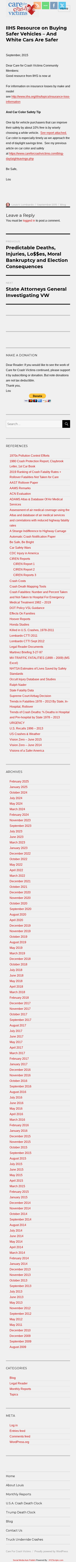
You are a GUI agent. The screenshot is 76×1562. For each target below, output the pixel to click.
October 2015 (18, 1147)
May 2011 (16, 1324)
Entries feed (17, 1430)
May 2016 (16, 1108)
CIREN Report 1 (24, 564)
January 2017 (18, 1064)
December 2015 (20, 1136)
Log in (14, 1425)
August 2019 (18, 942)
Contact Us (14, 1530)
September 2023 (20, 825)
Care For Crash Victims (18, 1551)
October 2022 (18, 859)
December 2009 (20, 1335)
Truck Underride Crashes (24, 1539)
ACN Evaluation (20, 493)
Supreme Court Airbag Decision (30, 695)
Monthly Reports (20, 1388)
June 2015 (16, 1169)
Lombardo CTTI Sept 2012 (27, 641)
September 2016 (20, 1086)
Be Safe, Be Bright (22, 542)
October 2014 (18, 1213)
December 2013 (20, 1269)
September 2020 (20, 909)
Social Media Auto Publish (24, 1560)
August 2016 (18, 1092)
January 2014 (18, 1263)
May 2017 (16, 1042)
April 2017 (16, 1047)
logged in (29, 220)
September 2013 (20, 1286)
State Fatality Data (22, 690)
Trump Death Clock (20, 1512)
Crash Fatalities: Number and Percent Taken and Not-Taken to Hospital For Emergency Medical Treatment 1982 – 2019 (39, 597)
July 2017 (16, 1031)
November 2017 (20, 1008)
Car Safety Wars (20, 547)
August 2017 (18, 1025)
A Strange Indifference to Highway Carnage (38, 531)
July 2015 (16, 1164)
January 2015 (18, 1197)
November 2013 (20, 1274)
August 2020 (18, 914)
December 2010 (20, 1330)
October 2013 (18, 1280)
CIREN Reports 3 (24, 575)
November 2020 (20, 897)
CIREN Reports (20, 558)
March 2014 (17, 1252)
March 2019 (17, 953)
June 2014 (16, 1236)
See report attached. (53, 132)
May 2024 (16, 803)
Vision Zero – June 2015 (26, 739)
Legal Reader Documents (26, 646)
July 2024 (16, 798)
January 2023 (18, 848)
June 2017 (16, 1036)
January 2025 (18, 787)
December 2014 (20, 1202)
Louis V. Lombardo (23, 204)
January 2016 (18, 1130)
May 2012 (16, 1319)
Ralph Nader (18, 684)
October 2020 (18, 903)
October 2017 (18, 1014)
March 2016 (17, 1119)
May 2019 (16, 947)
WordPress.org (19, 1442)
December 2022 (20, 853)
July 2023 (16, 831)
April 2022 (16, 870)
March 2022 (17, 875)
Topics (14, 1394)
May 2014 (16, 1241)
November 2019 (20, 931)
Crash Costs (18, 581)
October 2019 (18, 936)
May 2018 (16, 981)
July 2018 (16, 970)
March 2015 (17, 1186)
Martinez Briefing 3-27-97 (26, 652)
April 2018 (16, 986)
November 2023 (20, 820)
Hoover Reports (20, 619)
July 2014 (16, 1230)
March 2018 (17, 992)
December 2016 (20, 1069)
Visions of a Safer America (27, 750)
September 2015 (20, 1152)
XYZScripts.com (56, 1560)
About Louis (15, 1485)
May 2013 (16, 1302)
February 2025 (19, 781)
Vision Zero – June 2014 (26, 745)
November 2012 (20, 1308)
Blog (63, 204)
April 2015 (16, 1180)
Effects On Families (22, 613)
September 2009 (20, 1341)
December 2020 (20, 892)
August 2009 (18, 1347)
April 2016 (16, 1114)
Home (10, 1476)
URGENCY (17, 722)
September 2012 (20, 1313)
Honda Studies (19, 624)
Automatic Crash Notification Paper (33, 536)
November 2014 (20, 1208)
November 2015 (20, 1141)
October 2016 (18, 1080)
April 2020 (16, 920)
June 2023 (16, 836)
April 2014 (16, 1247)
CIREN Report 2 (24, 569)
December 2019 (20, 925)
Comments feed (20, 1436)
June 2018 (16, 975)
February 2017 (19, 1058)
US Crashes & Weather (25, 734)
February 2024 (19, 814)
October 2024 (18, 792)
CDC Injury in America (24, 553)
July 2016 (16, 1097)
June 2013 (16, 1297)
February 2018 (19, 997)
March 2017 (17, 1053)
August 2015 (18, 1158)
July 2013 (16, 1291)
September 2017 (20, 1019)
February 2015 (19, 1191)
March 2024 (17, 809)
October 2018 (18, 964)
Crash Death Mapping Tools (28, 586)
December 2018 (20, 958)
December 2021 (20, 881)
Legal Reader (18, 1383)
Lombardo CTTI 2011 (23, 635)
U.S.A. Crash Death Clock (24, 1503)
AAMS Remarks (20, 488)
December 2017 (20, 1003)
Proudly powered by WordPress (51, 1551)
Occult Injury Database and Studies (33, 679)
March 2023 (17, 842)
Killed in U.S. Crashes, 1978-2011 (32, 630)
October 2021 (18, 886)
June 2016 (16, 1103)
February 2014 (19, 1258)
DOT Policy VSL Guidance (27, 607)
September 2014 (20, 1219)
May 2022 (16, 864)
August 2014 (18, 1225)
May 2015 (16, 1175)
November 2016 (20, 1075)
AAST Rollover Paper (24, 482)
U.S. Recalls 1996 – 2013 (26, 728)
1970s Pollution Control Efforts (29, 455)
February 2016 (19, 1125)
